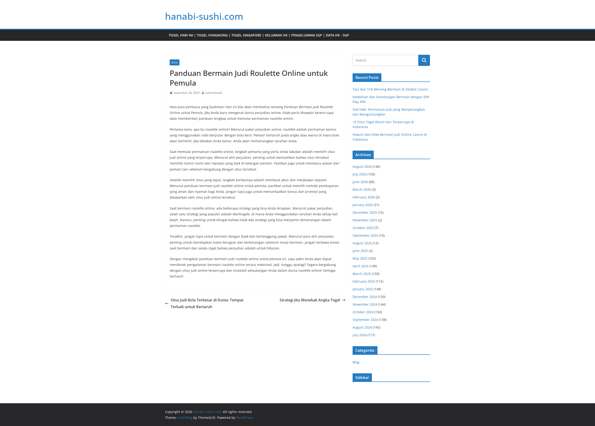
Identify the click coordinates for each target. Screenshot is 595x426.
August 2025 (362, 243)
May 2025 (360, 258)
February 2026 (364, 197)
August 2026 (362, 166)
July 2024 (360, 335)
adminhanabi (213, 93)
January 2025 (363, 289)
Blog (175, 62)
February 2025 (364, 281)
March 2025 (362, 273)
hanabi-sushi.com (204, 16)
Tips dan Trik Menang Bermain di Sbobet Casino (390, 89)
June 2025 (360, 250)
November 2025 (365, 220)
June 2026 (360, 182)
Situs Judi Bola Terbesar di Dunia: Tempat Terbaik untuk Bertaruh (207, 303)
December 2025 (365, 212)
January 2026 (363, 205)
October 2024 (363, 312)
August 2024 (362, 327)
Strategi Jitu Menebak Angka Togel (310, 300)
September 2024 (365, 319)
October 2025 (363, 228)
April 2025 (360, 266)
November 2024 (365, 304)
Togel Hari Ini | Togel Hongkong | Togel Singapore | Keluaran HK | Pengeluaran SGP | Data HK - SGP (259, 35)
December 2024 (365, 296)
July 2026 (360, 174)
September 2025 (365, 235)
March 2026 (362, 189)
